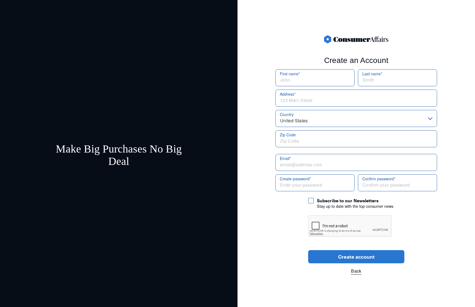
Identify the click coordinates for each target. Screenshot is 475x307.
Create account (356, 257)
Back (356, 271)
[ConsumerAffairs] (356, 39)
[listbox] (356, 118)
